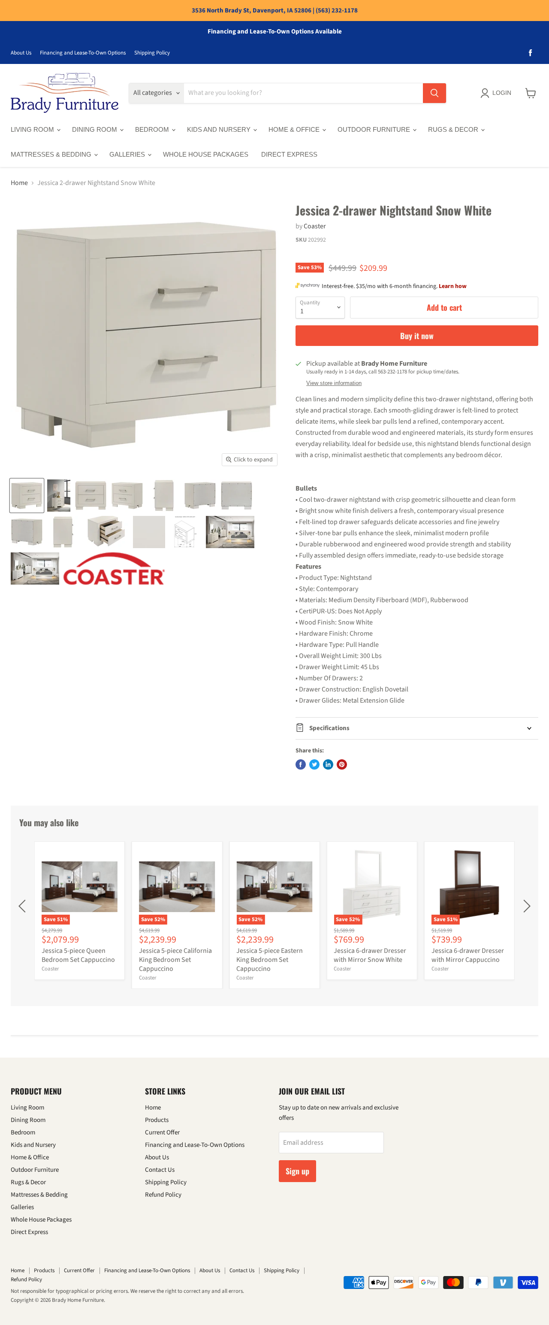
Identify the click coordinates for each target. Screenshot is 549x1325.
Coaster (315, 226)
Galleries (128, 154)
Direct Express (289, 154)
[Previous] (23, 906)
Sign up (297, 1170)
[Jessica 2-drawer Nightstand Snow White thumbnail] (27, 495)
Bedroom (153, 129)
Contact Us (160, 1169)
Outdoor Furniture (375, 129)
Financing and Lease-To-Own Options (83, 53)
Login (501, 92)
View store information (334, 383)
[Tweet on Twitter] (314, 764)
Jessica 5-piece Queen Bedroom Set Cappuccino (78, 955)
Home (19, 183)
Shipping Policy (152, 53)
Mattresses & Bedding (52, 154)
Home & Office (294, 129)
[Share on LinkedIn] (328, 764)
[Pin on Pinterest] (342, 764)
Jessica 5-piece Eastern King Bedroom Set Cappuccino (269, 959)
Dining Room (95, 129)
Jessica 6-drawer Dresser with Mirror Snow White (370, 955)
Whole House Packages (205, 154)
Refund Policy (163, 1194)
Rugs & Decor (454, 129)
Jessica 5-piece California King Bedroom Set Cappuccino (175, 959)
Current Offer (162, 1132)
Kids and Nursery (219, 129)
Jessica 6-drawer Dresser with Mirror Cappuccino (467, 955)
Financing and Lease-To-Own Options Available (275, 31)
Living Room (33, 129)
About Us (21, 53)
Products (157, 1120)
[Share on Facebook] (301, 764)
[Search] (434, 93)
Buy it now (417, 335)
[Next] (525, 906)
